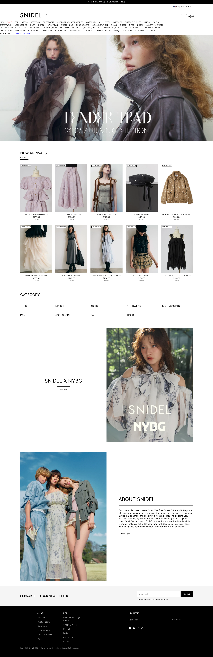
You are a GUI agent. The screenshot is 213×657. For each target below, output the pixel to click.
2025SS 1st (127, 30)
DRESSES (117, 22)
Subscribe (176, 620)
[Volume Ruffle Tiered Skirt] (36, 249)
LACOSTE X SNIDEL (154, 25)
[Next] (47, 15)
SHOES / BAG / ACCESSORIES (70, 22)
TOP (16, 22)
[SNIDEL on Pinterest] (134, 628)
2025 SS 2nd (88, 30)
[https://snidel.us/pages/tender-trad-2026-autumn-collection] (106, 88)
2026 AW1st (20, 30)
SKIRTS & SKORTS (133, 22)
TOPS (107, 22)
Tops (23, 305)
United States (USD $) (183, 7)
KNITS (147, 22)
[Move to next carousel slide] (109, 135)
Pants (24, 315)
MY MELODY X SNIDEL (70, 28)
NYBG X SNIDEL (136, 25)
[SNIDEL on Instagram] (138, 628)
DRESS (24, 22)
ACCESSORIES (21, 25)
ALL (100, 22)
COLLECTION (6, 30)
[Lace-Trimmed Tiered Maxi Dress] (106, 249)
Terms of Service (44, 634)
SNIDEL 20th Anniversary (108, 30)
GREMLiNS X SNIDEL (92, 28)
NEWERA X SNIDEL (112, 28)
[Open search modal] (181, 15)
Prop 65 (66, 629)
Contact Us (68, 637)
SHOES (41, 25)
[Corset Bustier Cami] (106, 188)
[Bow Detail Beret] (142, 188)
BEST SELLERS (82, 25)
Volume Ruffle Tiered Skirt (36, 276)
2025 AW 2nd (60, 30)
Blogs (39, 639)
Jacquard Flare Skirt (71, 215)
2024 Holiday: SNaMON (145, 30)
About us (41, 617)
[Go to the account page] (186, 15)
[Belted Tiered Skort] (142, 249)
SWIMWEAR (52, 25)
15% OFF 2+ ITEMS (21, 33)
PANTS (156, 22)
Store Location (43, 626)
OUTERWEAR (48, 22)
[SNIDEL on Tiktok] (142, 628)
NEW (2, 22)
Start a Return (43, 622)
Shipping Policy (70, 624)
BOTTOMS (35, 22)
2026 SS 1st (46, 30)
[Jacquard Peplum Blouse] (36, 188)
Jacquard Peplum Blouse (36, 215)
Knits (94, 305)
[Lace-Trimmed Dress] (71, 249)
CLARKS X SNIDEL (8, 28)
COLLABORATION (100, 25)
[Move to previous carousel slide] (103, 135)
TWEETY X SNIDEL (131, 28)
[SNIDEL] (30, 15)
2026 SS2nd (33, 30)
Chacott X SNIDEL (118, 25)
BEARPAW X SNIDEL (151, 28)
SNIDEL (35, 648)
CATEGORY (91, 22)
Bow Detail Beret (141, 215)
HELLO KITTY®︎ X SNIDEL (30, 28)
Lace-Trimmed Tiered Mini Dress (177, 276)
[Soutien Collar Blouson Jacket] (177, 188)
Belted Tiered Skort (142, 276)
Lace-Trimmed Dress (71, 276)
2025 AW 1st (74, 30)
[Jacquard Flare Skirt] (71, 188)
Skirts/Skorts (170, 305)
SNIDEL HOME (67, 25)
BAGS (32, 25)
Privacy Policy (43, 630)
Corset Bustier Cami (106, 215)
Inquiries (67, 641)
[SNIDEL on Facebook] (130, 628)
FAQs (65, 633)
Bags (93, 315)
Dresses (60, 305)
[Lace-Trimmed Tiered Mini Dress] (177, 249)
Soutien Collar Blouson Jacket (176, 215)
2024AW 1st (5, 33)
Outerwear (133, 305)
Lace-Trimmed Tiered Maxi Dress (106, 276)
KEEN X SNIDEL (50, 28)
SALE (9, 22)
